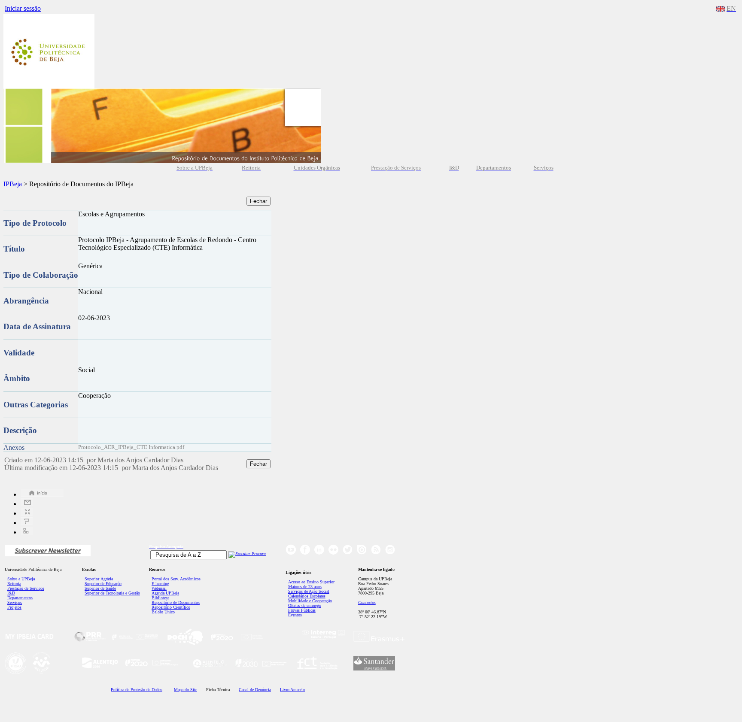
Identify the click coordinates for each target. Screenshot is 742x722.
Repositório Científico (171, 607)
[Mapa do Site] (27, 532)
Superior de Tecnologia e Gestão (112, 593)
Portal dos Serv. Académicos (176, 578)
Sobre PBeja (21, 578)
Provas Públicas (302, 610)
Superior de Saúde (100, 588)
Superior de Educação (103, 583)
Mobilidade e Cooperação (310, 600)
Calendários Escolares (306, 596)
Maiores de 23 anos (305, 586)
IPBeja (12, 184)
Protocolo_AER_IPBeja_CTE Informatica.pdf (131, 447)
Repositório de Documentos (176, 602)
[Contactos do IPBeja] (27, 503)
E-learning (160, 583)
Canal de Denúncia (255, 689)
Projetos (14, 607)
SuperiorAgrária (99, 578)
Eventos (295, 615)
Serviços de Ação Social (308, 591)
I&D (11, 593)
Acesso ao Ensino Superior (311, 581)
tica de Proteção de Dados (136, 689)
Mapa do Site (185, 689)
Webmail (159, 588)
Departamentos (20, 597)
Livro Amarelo (292, 689)
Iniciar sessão (23, 8)
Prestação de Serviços (25, 588)
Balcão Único (163, 612)
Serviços (14, 602)
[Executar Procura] (247, 553)
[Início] (42, 494)
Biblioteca (160, 597)
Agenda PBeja (165, 593)
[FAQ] (27, 522)
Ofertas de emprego (304, 605)
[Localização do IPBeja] (27, 513)
